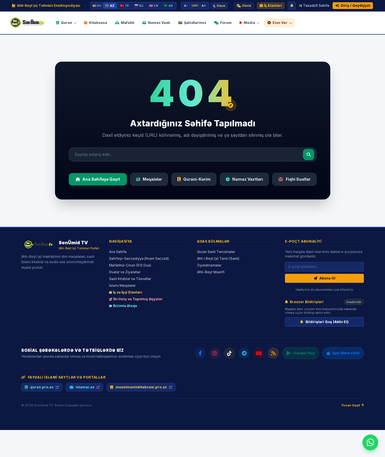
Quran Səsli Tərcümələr (216, 252)
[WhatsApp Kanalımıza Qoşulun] (370, 442)
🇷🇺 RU (138, 6)
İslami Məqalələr (122, 285)
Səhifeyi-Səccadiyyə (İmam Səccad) (139, 258)
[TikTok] (229, 353)
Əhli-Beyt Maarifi (211, 272)
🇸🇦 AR (168, 6)
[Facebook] (200, 353)
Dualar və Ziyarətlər (124, 272)
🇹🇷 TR (124, 6)
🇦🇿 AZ (109, 6)
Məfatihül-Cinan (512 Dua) (130, 265)
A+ (204, 6)
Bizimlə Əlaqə (125, 306)
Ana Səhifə (118, 252)
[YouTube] (258, 353)
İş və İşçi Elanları (127, 292)
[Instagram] (214, 353)
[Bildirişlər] (292, 6)
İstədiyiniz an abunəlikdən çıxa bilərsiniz (324, 289)
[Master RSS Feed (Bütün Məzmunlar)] (273, 353)
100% (194, 5)
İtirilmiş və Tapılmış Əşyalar (138, 299)
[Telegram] (244, 353)
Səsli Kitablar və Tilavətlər (130, 279)
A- (186, 6)
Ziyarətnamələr (209, 265)
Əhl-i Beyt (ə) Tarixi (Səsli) (218, 258)
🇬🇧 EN (153, 6)
